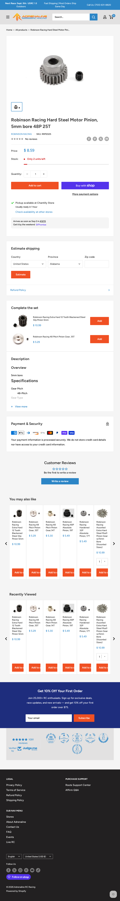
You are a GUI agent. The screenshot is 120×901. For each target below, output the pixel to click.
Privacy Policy (14, 785)
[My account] (104, 17)
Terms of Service (15, 790)
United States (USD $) (35, 856)
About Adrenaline (16, 821)
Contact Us (12, 826)
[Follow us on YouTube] (32, 870)
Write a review (60, 481)
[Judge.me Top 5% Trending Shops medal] (77, 749)
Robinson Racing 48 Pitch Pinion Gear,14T (51, 526)
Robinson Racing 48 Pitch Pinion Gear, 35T (54, 336)
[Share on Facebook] (89, 138)
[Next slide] (114, 543)
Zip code (90, 256)
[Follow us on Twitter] (14, 870)
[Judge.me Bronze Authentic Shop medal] (90, 738)
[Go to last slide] (6, 543)
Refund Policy (18, 290)
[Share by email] (107, 138)
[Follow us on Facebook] (8, 870)
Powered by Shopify (16, 891)
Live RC (10, 842)
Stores (10, 816)
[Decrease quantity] (27, 174)
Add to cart (35, 185)
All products (21, 30)
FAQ (8, 831)
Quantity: (16, 173)
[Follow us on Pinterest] (26, 870)
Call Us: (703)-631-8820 (99, 5)
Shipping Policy (15, 800)
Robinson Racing (21, 134)
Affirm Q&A (72, 790)
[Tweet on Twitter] (101, 138)
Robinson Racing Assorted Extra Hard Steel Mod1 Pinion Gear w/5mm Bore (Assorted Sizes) (102, 535)
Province (53, 256)
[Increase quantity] (43, 174)
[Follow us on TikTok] (38, 870)
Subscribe (84, 718)
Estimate (21, 274)
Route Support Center (78, 785)
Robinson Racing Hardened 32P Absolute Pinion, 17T (85, 529)
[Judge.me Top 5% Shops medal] (103, 738)
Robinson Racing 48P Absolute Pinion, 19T (68, 526)
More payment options (85, 194)
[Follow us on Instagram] (20, 870)
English (11, 856)
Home (9, 30)
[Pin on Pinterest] (95, 138)
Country (15, 256)
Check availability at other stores (33, 211)
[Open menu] (7, 17)
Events (10, 837)
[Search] (94, 17)
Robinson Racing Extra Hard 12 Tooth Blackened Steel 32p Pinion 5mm (59, 318)
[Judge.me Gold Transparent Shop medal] (64, 738)
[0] (111, 17)
